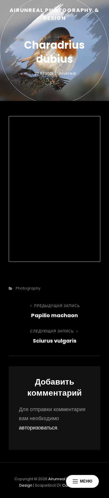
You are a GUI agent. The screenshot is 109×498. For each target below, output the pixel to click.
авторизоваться (38, 427)
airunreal (67, 73)
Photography (28, 288)
